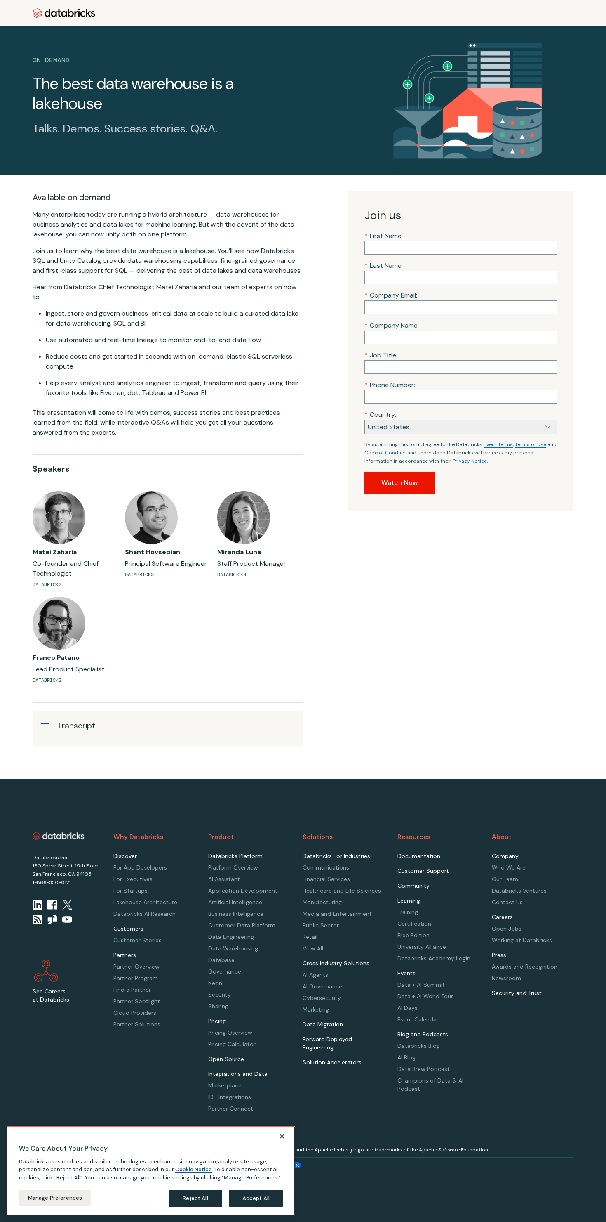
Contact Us (507, 902)
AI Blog (406, 1057)
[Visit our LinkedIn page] (37, 905)
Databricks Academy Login (433, 958)
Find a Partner (132, 989)
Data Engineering (231, 937)
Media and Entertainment (337, 913)
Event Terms (498, 444)
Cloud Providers (134, 1012)
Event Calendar (418, 1019)
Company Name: (391, 325)
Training (407, 912)
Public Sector (321, 925)
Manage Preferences (55, 1197)
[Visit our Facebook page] (52, 905)
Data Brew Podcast (423, 1069)
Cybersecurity (322, 998)
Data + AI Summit (421, 984)
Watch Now (399, 482)
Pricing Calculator (232, 1044)
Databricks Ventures (519, 890)
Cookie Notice (193, 1169)
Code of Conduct (385, 452)
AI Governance (322, 986)
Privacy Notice (470, 461)
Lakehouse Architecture (145, 902)
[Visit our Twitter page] (67, 905)
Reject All (195, 1198)
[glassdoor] (52, 919)
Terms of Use (530, 444)
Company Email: (390, 295)
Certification (414, 923)
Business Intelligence (235, 913)
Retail (310, 937)
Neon (215, 983)
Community (413, 885)
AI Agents (315, 975)
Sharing (218, 1006)
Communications (326, 867)
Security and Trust (517, 993)
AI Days (407, 1008)
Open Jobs (506, 928)
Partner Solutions (136, 1024)
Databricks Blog (418, 1045)
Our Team (505, 879)
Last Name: (383, 265)
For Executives (133, 879)
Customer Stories (137, 940)
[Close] (282, 1136)
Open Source (226, 1059)
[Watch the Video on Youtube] (67, 919)
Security (219, 994)
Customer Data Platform (241, 925)
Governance (224, 971)
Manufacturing (322, 902)
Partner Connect (230, 1108)
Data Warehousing (233, 948)
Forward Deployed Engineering (327, 1043)
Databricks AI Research (144, 913)
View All (313, 948)
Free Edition (413, 935)
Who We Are (509, 867)
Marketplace (225, 1085)
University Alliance (421, 946)
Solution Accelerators (332, 1062)
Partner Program (135, 978)
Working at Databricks (522, 940)
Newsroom (506, 978)
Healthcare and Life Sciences (342, 890)
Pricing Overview (230, 1032)
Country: (380, 414)
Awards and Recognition (524, 966)
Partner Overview (136, 966)
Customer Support (423, 871)
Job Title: (380, 355)
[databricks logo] (59, 836)
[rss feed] (37, 919)
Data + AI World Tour (425, 996)
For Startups (130, 890)
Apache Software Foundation (453, 1149)
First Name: (383, 236)
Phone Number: (389, 385)
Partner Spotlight (136, 1001)
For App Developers (140, 867)
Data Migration (323, 1024)
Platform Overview (233, 867)
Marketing (316, 1009)
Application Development (242, 890)
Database (221, 960)
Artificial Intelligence (235, 902)
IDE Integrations (229, 1097)
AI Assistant (224, 879)
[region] (151, 1170)
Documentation (418, 856)
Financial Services (326, 879)
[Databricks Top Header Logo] (64, 13)
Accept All (256, 1198)
